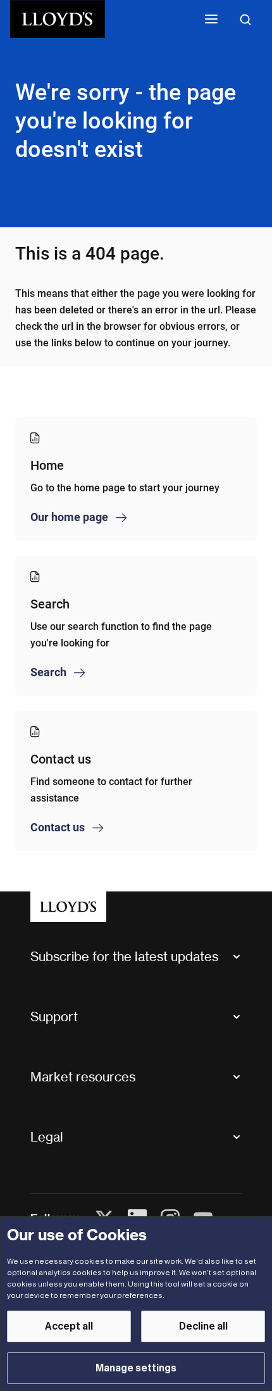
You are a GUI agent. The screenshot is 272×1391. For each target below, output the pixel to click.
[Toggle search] (245, 19)
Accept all (69, 1326)
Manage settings (136, 1368)
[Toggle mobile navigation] (211, 19)
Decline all (203, 1326)
